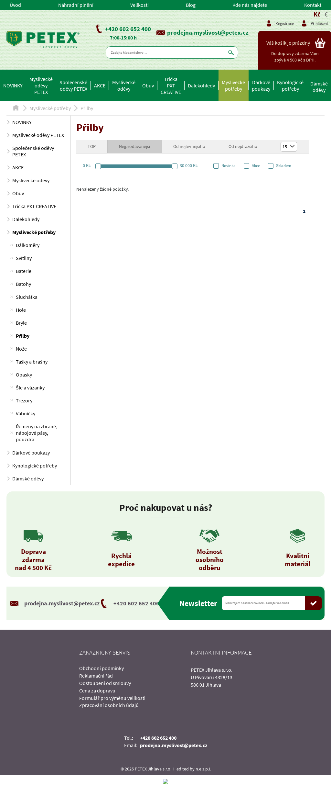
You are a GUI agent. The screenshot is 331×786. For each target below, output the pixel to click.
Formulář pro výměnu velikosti (112, 698)
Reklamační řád (96, 675)
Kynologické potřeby (290, 85)
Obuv (148, 85)
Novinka (228, 165)
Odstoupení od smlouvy (105, 683)
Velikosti (139, 5)
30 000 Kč (189, 165)
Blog (191, 5)
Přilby (86, 108)
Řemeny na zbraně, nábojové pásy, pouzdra (36, 433)
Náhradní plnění (75, 5)
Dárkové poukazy (261, 85)
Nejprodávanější (134, 146)
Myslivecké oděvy (123, 85)
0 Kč (87, 165)
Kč (317, 14)
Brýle (21, 323)
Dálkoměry (27, 245)
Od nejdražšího (243, 146)
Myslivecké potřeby (233, 85)
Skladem (283, 165)
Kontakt (312, 5)
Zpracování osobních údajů (109, 705)
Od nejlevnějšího (189, 146)
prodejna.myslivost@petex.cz (208, 32)
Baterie (23, 271)
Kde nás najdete (249, 5)
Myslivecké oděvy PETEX (41, 85)
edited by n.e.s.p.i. (193, 769)
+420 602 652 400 (128, 29)
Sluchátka (26, 297)
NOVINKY (13, 85)
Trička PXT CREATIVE (171, 85)
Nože (21, 348)
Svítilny (24, 258)
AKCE (99, 85)
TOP (92, 146)
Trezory (24, 400)
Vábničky (25, 413)
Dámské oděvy (319, 86)
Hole (21, 310)
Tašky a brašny (32, 361)
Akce (256, 165)
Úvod (15, 5)
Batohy (23, 284)
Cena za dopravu (97, 690)
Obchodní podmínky (101, 668)
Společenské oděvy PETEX (73, 85)
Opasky (24, 374)
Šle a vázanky (30, 387)
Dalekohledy (201, 85)
